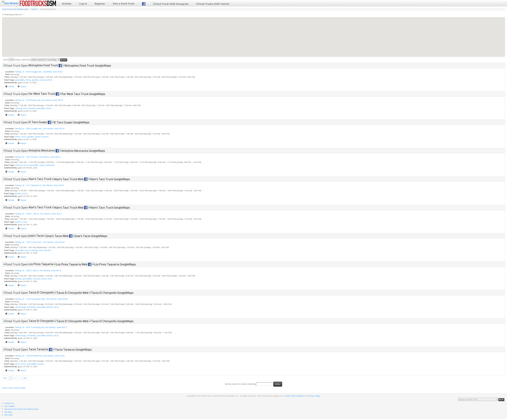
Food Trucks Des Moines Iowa (15, 9)
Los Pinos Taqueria (41, 264)
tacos (42, 80)
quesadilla (40, 108)
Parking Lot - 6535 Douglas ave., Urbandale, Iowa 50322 (39, 71)
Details (11, 86)
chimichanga (20, 307)
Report (23, 86)
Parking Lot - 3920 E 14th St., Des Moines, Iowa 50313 (38, 270)
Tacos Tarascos (39, 349)
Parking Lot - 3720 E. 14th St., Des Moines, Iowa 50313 (38, 213)
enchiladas (31, 307)
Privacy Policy (314, 396)
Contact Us (9, 403)
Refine (277, 384)
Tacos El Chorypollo (42, 292)
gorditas (30, 136)
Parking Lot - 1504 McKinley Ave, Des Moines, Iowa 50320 (40, 355)
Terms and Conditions (294, 396)
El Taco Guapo (38, 122)
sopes (42, 165)
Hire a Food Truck (123, 3)
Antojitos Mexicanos (42, 150)
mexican (18, 165)
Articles (67, 3)
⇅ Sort (64, 60)
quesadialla (20, 80)
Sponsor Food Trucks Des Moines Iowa (21, 409)
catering (18, 108)
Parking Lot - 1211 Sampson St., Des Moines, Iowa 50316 (39, 185)
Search (34, 9)
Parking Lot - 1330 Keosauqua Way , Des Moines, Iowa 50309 (41, 299)
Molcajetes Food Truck (44, 65)
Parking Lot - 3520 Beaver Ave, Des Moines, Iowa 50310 (39, 100)
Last (25, 378)
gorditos (35, 80)
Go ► (501, 399)
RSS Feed (8, 415)
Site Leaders (9, 406)
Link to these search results (13, 388)
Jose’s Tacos (36, 236)
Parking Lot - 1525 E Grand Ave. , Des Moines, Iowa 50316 (40, 242)
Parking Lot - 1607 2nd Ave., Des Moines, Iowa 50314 (37, 157)
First (5, 378)
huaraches (50, 165)
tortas (28, 80)
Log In (83, 3)
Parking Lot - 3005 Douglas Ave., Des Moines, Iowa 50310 (39, 128)
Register (100, 3)
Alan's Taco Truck (40, 179)
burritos (49, 80)
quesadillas (33, 165)
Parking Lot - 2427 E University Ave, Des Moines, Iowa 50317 (41, 327)
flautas (38, 136)
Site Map (8, 412)
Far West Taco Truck (42, 94)
